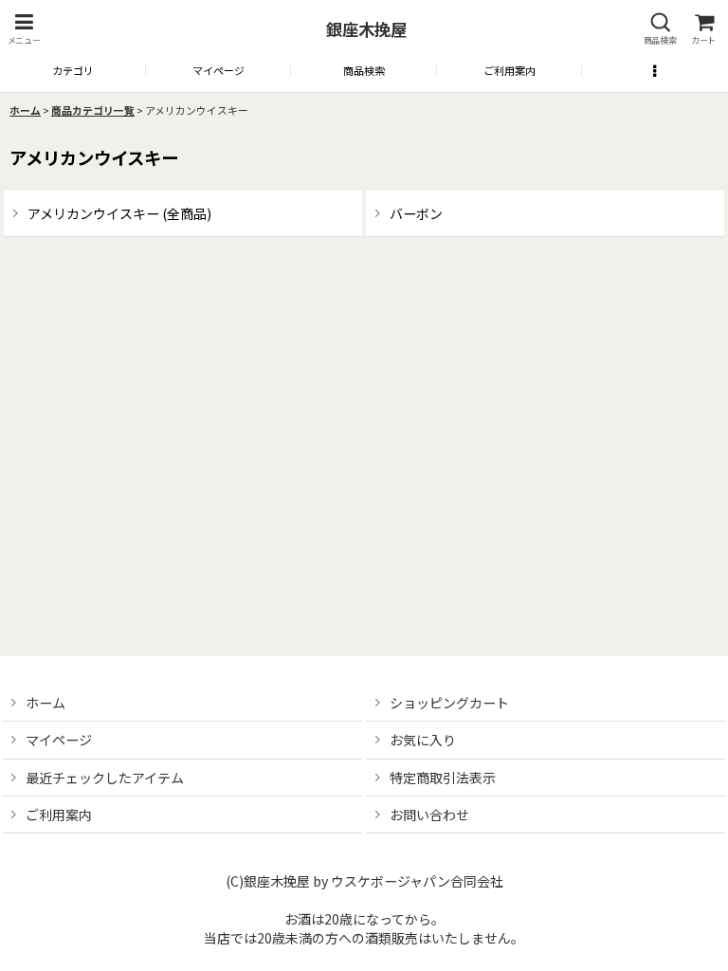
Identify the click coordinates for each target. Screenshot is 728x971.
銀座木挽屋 (366, 29)
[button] (24, 28)
